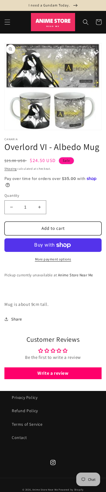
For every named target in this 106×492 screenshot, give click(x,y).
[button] (7, 22)
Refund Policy (25, 410)
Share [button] (16, 319)
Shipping (10, 169)
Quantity (11, 195)
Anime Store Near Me (45, 489)
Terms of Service (27, 424)
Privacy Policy (24, 397)
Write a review (52, 373)
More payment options (53, 259)
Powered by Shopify (71, 489)
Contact (19, 437)
